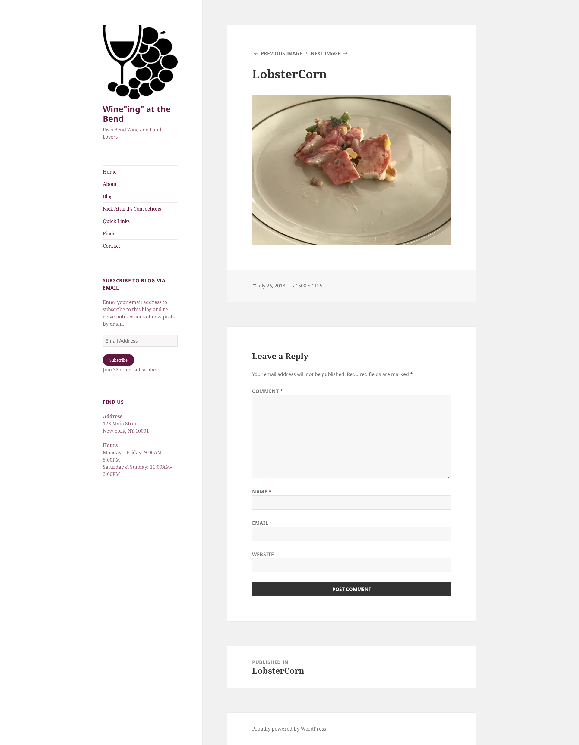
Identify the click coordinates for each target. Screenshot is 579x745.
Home (110, 171)
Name (262, 491)
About (110, 184)
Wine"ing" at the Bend (137, 113)
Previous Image (281, 53)
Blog (108, 196)
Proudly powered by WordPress (289, 728)
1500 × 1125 (309, 285)
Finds (109, 233)
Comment (267, 391)
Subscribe (118, 360)
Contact (111, 246)
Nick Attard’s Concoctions (132, 208)
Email (262, 523)
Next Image (325, 53)
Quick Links (116, 221)
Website (263, 554)
